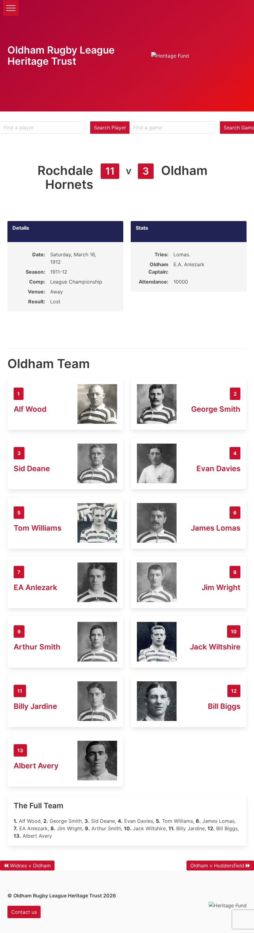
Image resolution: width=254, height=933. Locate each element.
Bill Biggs (224, 706)
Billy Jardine (35, 706)
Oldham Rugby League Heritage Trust (61, 55)
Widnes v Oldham (30, 865)
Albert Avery (36, 765)
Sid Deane (32, 468)
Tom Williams (37, 527)
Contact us (24, 912)
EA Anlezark (35, 587)
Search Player (110, 127)
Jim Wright (221, 587)
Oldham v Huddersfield (217, 865)
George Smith (215, 409)
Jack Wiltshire (215, 646)
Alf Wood (30, 409)
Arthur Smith (37, 646)
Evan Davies (218, 468)
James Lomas (215, 527)
